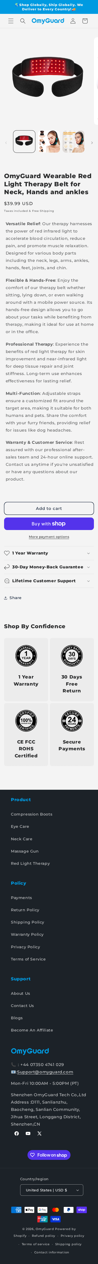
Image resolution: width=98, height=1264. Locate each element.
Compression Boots (31, 814)
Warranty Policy (27, 934)
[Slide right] (92, 143)
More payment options (49, 537)
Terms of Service (28, 959)
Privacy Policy (25, 946)
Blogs (17, 1017)
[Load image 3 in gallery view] (73, 141)
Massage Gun (25, 851)
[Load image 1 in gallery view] (24, 141)
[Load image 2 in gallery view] (49, 141)
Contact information (51, 1252)
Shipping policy (68, 1244)
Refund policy (43, 1236)
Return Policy (25, 909)
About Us (20, 993)
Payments (21, 897)
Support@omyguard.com (45, 1071)
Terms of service (36, 1244)
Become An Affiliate (32, 1030)
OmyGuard (45, 1229)
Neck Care (21, 839)
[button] (11, 21)
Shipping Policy (27, 922)
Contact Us (22, 1005)
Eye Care (20, 826)
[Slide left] (6, 143)
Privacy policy (72, 1236)
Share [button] (16, 597)
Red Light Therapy (30, 863)
